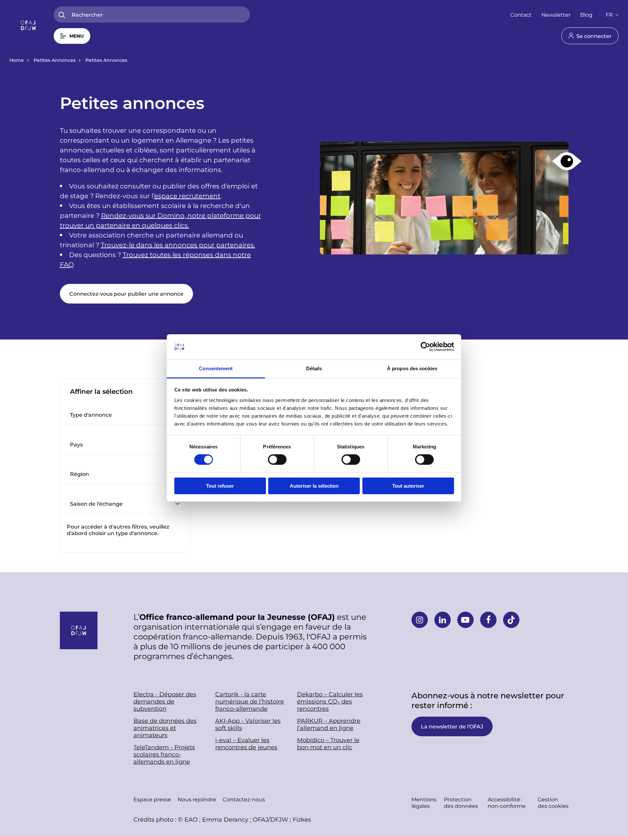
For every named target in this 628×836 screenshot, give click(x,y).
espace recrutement (187, 195)
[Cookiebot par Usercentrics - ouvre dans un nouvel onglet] (425, 347)
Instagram (419, 620)
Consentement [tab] (216, 368)
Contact (521, 14)
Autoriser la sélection (314, 486)
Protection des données (461, 802)
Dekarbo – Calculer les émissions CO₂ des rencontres (330, 701)
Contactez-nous (244, 799)
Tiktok (511, 620)
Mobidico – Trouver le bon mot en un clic (328, 743)
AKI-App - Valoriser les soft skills (248, 724)
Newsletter (555, 14)
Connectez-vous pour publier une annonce (126, 293)
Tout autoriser (408, 486)
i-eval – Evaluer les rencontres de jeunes (246, 743)
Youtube (465, 620)
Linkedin (442, 620)
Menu (76, 36)
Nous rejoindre (197, 799)
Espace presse (152, 799)
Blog (586, 14)
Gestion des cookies (553, 802)
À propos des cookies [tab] (412, 368)
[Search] (62, 15)
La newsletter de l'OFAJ (452, 726)
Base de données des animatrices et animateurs (165, 728)
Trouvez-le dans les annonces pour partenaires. (178, 244)
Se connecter (594, 35)
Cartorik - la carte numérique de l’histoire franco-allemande (249, 701)
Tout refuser (220, 486)
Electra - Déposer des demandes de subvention (164, 701)
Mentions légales (423, 802)
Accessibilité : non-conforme (507, 802)
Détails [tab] (314, 368)
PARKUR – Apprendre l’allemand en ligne (328, 724)
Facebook (488, 620)
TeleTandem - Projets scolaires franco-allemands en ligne (164, 754)
